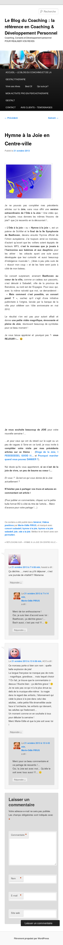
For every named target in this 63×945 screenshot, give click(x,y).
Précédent (11, 117)
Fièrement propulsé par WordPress (31, 938)
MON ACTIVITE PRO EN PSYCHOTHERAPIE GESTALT (27, 97)
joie (16, 531)
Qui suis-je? (42, 86)
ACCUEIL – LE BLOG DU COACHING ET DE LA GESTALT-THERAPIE (28, 76)
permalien (10, 534)
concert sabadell (13, 528)
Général (37, 522)
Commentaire (19, 835)
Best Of (28, 86)
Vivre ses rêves (13, 86)
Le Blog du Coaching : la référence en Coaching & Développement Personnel (31, 26)
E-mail (16, 895)
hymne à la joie (29, 528)
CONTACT (11, 107)
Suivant (53, 117)
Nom (16, 878)
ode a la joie (24, 531)
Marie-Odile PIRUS (27, 525)
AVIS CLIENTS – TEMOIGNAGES (36, 107)
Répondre (16, 582)
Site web (15, 912)
